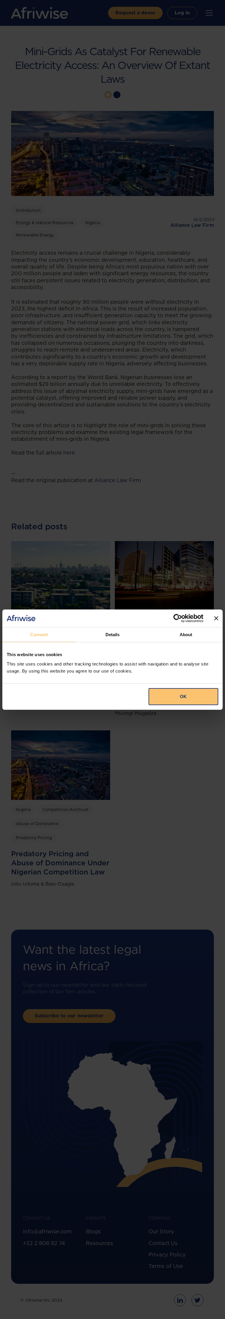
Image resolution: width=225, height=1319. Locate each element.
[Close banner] (216, 618)
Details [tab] (112, 634)
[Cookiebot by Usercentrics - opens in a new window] (177, 618)
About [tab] (186, 634)
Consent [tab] (39, 634)
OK (183, 696)
